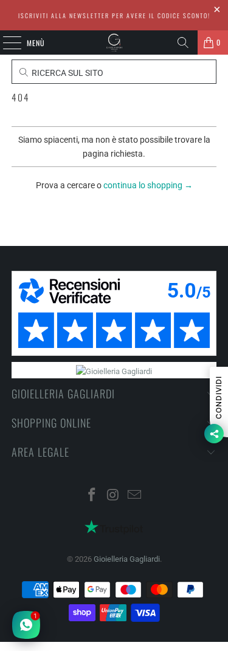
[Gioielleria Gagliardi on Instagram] (114, 496)
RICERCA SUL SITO (66, 73)
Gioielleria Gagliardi (127, 559)
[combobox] (114, 214)
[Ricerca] (183, 42)
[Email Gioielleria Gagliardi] (134, 496)
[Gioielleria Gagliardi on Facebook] (92, 496)
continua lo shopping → (148, 185)
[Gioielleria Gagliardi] (114, 42)
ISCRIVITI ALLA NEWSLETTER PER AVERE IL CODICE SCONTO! (114, 15)
